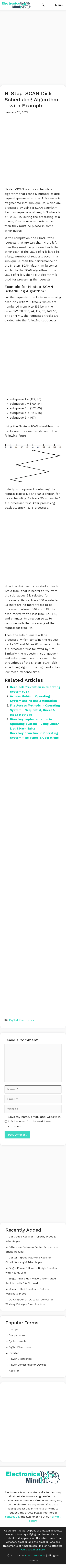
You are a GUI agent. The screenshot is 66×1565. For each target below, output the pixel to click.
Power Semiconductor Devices (27, 1364)
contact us (12, 1516)
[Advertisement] (33, 48)
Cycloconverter (18, 1341)
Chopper (14, 1329)
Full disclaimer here (32, 1549)
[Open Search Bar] (43, 5)
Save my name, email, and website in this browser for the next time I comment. (34, 1121)
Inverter (14, 1353)
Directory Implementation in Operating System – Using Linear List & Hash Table (34, 724)
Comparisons (17, 1335)
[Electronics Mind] (16, 5)
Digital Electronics (21, 1020)
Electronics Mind (35, 1555)
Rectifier (14, 1370)
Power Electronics (20, 1358)
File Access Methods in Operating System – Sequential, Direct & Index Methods (35, 710)
